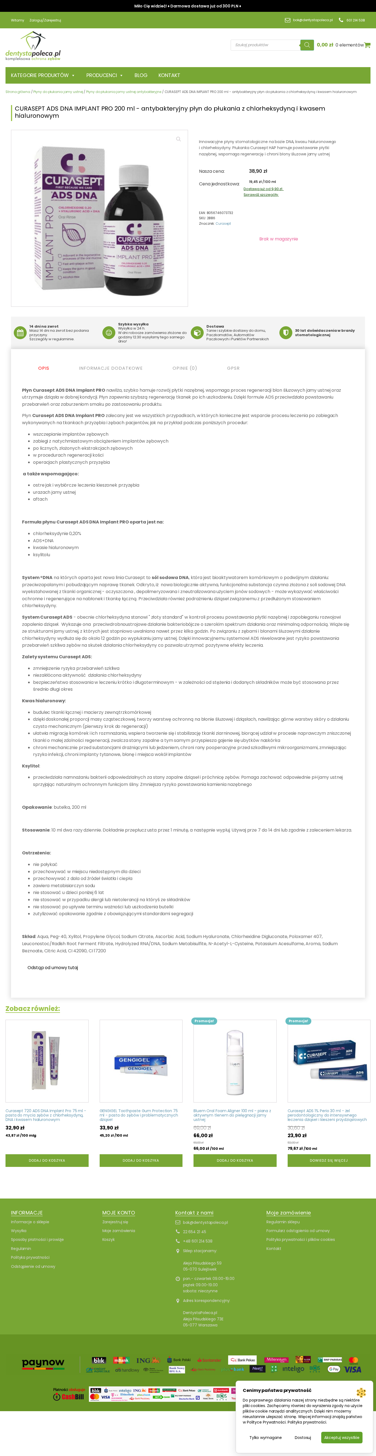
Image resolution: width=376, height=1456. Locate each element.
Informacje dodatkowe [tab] (111, 368)
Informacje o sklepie (30, 1222)
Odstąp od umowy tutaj (53, 967)
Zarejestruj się (115, 1222)
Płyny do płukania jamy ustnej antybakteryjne (123, 91)
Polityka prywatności (30, 1257)
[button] (179, 139)
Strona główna (18, 91)
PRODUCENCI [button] (101, 75)
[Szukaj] (307, 45)
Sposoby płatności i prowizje (37, 1239)
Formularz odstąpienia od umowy (298, 1230)
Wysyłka (18, 1230)
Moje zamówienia (118, 1230)
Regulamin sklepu (282, 1222)
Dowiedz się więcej (329, 1160)
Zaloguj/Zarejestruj (45, 20)
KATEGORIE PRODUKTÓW (40, 75)
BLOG (141, 75)
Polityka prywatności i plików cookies (300, 1239)
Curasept (223, 223)
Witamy (17, 20)
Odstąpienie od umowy (33, 1266)
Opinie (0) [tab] (185, 368)
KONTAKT (169, 75)
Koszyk (108, 1239)
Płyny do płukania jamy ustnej (58, 91)
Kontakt (273, 1248)
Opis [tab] (43, 368)
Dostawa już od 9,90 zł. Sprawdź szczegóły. (264, 191)
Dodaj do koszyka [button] (47, 1160)
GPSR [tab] (233, 368)
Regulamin (21, 1248)
